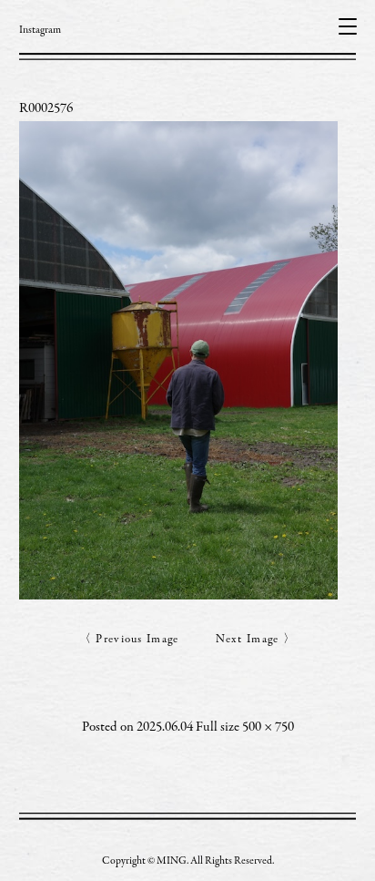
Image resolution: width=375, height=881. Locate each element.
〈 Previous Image (129, 640)
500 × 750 (268, 727)
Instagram (40, 30)
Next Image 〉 (256, 640)
